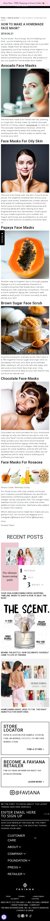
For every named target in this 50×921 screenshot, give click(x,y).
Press (13, 867)
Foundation (17, 860)
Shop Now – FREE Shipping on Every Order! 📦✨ (25, 3)
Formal (21, 896)
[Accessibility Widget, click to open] (4, 917)
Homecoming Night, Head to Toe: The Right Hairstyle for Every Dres (24, 710)
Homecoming (38, 896)
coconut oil (31, 125)
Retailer (15, 874)
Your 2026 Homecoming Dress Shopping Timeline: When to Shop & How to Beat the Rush (23, 595)
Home (3, 18)
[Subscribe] (46, 814)
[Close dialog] (48, 3)
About (13, 847)
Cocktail (35, 899)
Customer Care (16, 838)
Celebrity (15, 899)
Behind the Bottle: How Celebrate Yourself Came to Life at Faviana (25, 653)
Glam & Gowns (13, 18)
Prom (8, 896)
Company (15, 853)
